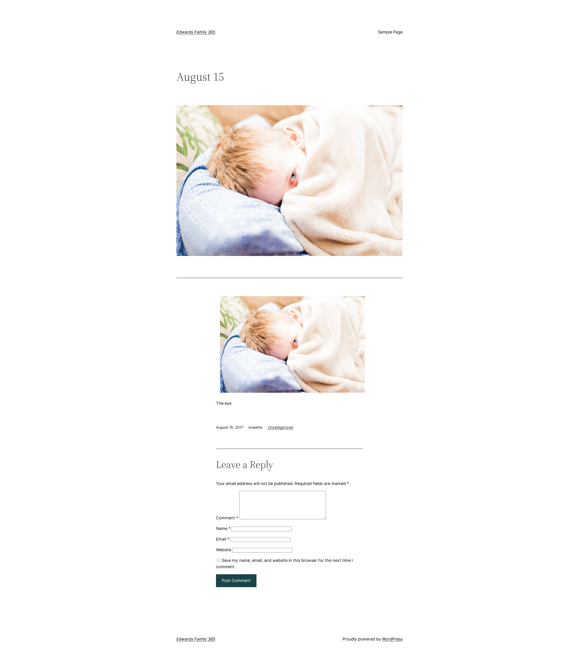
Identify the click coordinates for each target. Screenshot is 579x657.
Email (222, 539)
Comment (227, 517)
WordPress (392, 639)
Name (223, 528)
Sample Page (390, 32)
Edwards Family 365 (195, 32)
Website (223, 549)
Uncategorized (280, 427)
